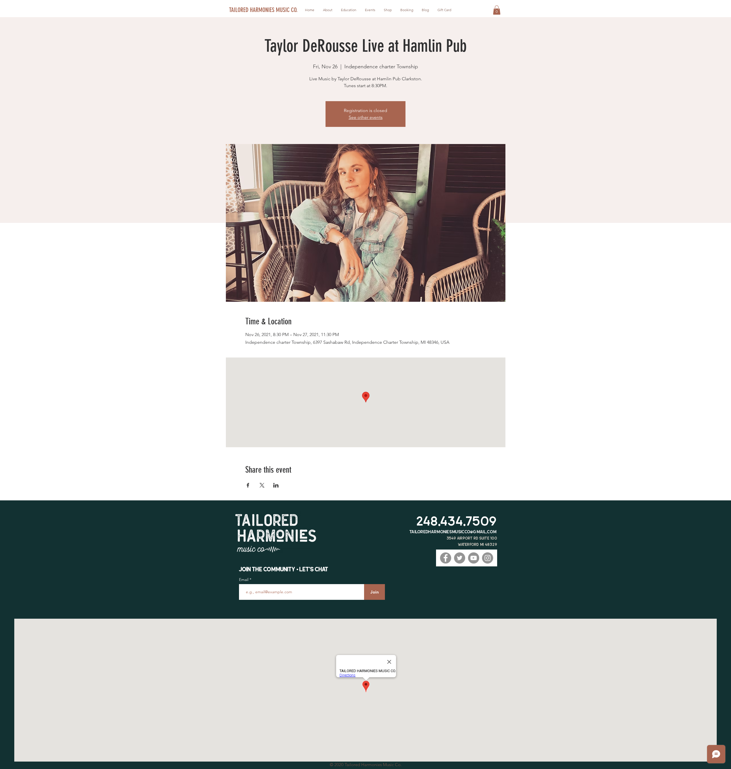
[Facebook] (445, 558)
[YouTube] (473, 558)
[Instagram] (487, 558)
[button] (497, 10)
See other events (366, 117)
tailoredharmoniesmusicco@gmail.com (453, 531)
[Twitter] (459, 558)
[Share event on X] (262, 485)
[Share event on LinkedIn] (276, 485)
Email (244, 580)
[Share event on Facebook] (248, 485)
